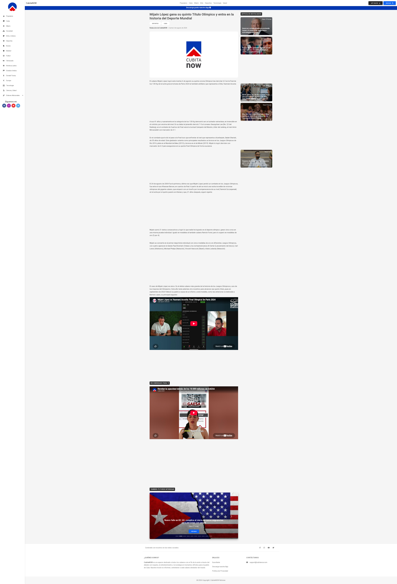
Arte (201, 3)
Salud (225, 3)
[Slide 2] (180, 536)
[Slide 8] (203, 536)
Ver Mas (194, 531)
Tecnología (217, 3)
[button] (12, 95)
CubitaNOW (31, 3)
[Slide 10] (210, 536)
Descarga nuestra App (220, 567)
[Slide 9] (206, 536)
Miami (196, 3)
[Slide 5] (192, 536)
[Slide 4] (188, 536)
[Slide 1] (177, 536)
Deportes (208, 3)
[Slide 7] (199, 536)
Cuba (191, 3)
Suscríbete (216, 562)
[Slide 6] (195, 536)
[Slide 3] (184, 536)
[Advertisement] (194, 104)
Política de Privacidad (220, 571)
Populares (183, 3)
